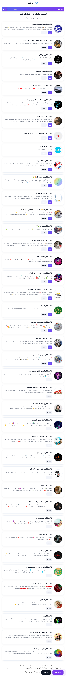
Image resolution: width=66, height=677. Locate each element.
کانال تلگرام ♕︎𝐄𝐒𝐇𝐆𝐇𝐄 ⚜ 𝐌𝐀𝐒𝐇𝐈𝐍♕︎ (40, 322)
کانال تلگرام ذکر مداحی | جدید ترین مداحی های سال (37, 133)
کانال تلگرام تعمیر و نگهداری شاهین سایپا (40, 85)
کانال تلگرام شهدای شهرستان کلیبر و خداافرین (39, 387)
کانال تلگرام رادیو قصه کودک (44, 518)
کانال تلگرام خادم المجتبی (44, 305)
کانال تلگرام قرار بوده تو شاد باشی (42, 648)
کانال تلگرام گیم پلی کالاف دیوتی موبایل (40, 371)
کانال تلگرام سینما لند (46, 146)
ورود (50, 32)
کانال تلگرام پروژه (47, 616)
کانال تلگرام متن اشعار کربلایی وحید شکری (40, 501)
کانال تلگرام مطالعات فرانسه (43, 161)
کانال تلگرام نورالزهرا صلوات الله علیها (41, 469)
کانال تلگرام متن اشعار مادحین (43, 550)
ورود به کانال (58, 672)
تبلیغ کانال (46, 672)
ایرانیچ (31, 3)
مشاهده (44, 32)
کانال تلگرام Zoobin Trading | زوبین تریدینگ (39, 100)
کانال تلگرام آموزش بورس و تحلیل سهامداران (39, 567)
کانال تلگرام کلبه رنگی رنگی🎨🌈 (42, 177)
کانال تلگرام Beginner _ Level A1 (42, 436)
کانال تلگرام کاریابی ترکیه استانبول (42, 583)
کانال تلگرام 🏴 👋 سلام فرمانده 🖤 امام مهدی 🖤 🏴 (36, 209)
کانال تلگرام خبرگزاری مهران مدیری (42, 599)
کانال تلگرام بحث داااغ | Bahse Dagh (41, 632)
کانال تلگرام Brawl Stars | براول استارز (40, 273)
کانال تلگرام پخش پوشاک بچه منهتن (42, 354)
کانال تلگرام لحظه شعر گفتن (44, 338)
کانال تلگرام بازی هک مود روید (43, 193)
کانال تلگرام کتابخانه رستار (44, 116)
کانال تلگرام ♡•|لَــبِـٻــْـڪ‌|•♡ (44, 453)
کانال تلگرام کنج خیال (46, 485)
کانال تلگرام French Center (44, 256)
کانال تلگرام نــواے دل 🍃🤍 (44, 226)
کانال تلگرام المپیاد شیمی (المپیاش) (42, 420)
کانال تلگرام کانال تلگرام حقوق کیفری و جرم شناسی (37, 40)
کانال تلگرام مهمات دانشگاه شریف (42, 24)
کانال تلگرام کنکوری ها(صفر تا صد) (42, 240)
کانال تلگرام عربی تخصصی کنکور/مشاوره (40, 289)
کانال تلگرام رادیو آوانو (45, 55)
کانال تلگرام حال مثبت (45, 534)
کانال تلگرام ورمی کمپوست (44, 71)
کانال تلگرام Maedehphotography (42, 404)
